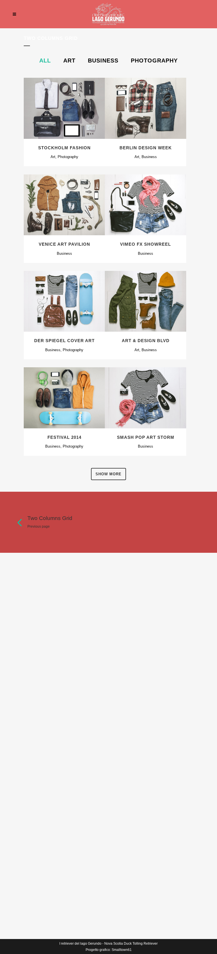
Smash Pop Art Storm (145, 437)
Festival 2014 (64, 437)
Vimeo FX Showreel (145, 244)
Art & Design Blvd (146, 340)
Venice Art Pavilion (64, 244)
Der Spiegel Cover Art (64, 340)
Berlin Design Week (146, 147)
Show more (108, 474)
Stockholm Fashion (64, 147)
